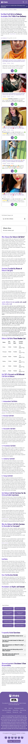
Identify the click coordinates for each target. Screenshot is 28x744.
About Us (11, 708)
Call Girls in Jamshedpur (8, 617)
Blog (21, 712)
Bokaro (12, 63)
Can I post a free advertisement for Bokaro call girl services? (13, 641)
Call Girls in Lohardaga (20, 608)
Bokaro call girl (5, 543)
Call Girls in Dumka (8, 625)
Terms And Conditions (6, 710)
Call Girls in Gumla (19, 621)
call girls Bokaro (5, 333)
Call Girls (8, 63)
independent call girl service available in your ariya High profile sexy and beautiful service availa (13, 60)
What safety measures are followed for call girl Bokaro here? (13, 645)
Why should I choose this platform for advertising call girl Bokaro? (10, 654)
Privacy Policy (15, 710)
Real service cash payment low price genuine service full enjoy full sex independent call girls (13, 94)
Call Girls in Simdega (8, 621)
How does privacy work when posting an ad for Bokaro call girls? (12, 650)
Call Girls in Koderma (20, 625)
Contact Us (8, 712)
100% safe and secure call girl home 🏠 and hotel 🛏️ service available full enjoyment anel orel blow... (13, 161)
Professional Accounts (18, 708)
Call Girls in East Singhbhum (20, 613)
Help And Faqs (23, 710)
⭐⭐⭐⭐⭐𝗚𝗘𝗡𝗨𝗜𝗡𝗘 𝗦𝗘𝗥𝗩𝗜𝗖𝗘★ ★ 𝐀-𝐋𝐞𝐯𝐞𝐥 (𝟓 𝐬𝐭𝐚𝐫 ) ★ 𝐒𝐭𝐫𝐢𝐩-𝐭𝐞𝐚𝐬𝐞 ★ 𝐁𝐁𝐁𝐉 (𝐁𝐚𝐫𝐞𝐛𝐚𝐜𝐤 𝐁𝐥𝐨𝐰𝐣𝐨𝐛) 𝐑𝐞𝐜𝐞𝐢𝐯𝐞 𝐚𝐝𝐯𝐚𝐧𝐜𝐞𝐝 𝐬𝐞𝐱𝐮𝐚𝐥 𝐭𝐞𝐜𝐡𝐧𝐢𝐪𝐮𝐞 (13, 100)
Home (6, 708)
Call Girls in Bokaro (9, 219)
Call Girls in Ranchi (20, 617)
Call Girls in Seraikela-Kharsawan (8, 613)
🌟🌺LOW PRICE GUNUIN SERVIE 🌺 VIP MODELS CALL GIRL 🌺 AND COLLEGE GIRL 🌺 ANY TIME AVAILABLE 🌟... (14, 127)
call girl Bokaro (13, 33)
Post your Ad (15, 712)
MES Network (16, 741)
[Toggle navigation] (26, 2)
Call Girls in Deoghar (8, 608)
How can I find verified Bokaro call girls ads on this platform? (12, 636)
